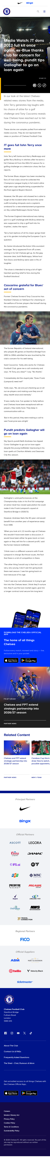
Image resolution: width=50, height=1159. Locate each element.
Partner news (10, 723)
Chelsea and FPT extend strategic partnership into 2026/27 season (15, 761)
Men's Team (37, 777)
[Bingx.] (30, 3)
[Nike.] (20, 3)
